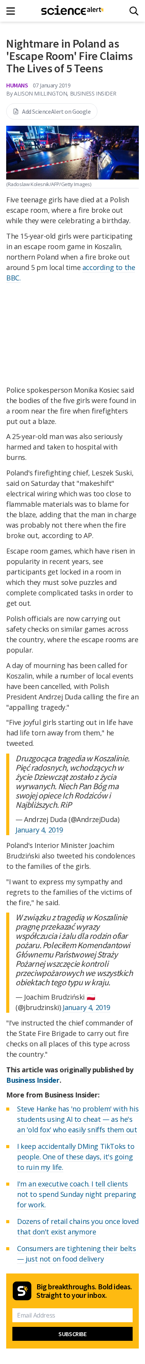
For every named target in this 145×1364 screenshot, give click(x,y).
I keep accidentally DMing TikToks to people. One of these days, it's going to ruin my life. (76, 1157)
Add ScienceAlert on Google (56, 111)
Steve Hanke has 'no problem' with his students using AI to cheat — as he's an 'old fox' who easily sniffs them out (77, 1119)
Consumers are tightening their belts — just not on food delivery (76, 1253)
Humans (17, 85)
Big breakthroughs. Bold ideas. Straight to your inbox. (84, 1290)
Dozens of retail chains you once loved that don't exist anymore (78, 1226)
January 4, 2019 (39, 829)
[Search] (134, 11)
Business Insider (33, 1080)
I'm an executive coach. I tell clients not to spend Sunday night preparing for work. (76, 1194)
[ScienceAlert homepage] (72, 11)
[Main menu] (13, 11)
